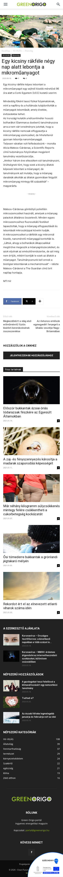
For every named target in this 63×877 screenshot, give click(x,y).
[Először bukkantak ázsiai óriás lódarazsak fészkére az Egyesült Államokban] (31, 390)
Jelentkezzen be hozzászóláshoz (31, 355)
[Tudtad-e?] (11, 702)
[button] (58, 4)
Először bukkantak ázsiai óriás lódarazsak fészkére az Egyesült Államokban (27, 412)
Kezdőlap (6, 50)
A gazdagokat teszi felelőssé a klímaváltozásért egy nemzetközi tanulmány (39, 684)
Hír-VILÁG (17, 50)
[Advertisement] (31, 200)
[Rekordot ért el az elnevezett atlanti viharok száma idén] (31, 586)
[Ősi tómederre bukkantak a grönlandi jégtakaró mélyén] (31, 539)
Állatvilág (29, 50)
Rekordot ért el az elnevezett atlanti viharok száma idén (30, 606)
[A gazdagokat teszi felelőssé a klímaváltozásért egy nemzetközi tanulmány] (11, 685)
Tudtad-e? (28, 698)
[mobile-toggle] (5, 4)
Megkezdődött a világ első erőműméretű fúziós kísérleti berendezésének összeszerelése (17, 326)
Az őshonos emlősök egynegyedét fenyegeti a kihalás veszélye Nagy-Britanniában (46, 326)
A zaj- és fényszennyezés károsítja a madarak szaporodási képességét (30, 461)
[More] (40, 301)
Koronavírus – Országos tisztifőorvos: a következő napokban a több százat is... (37, 639)
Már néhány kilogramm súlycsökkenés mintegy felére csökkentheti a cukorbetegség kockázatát (31, 510)
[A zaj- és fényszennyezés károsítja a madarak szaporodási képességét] (31, 441)
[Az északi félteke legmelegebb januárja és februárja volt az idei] (11, 717)
